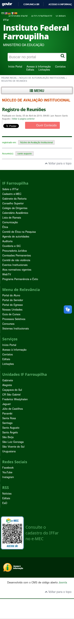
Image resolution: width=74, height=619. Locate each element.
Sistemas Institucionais (15, 328)
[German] (9, 13)
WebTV (6, 274)
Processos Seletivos (13, 319)
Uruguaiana (9, 451)
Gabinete (7, 380)
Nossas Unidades (12, 309)
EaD (4, 503)
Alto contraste (41, 16)
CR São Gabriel (11, 394)
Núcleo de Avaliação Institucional (36, 142)
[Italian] (12, 13)
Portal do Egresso (12, 305)
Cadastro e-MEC (11, 194)
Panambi (7, 413)
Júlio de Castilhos (12, 409)
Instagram (8, 477)
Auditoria (7, 241)
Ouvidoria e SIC (11, 246)
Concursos (8, 324)
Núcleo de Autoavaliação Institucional (42, 77)
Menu (38, 90)
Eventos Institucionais (15, 265)
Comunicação (10, 222)
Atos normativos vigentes (16, 269)
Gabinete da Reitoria (14, 198)
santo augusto (24, 153)
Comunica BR (31, 4)
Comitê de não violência (16, 260)
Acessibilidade (18, 16)
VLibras (61, 16)
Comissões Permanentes (16, 255)
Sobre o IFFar (10, 189)
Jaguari (6, 404)
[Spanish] (15, 13)
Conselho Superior (13, 203)
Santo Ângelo (10, 432)
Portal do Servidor (12, 300)
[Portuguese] (2, 13)
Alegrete (7, 385)
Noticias (7, 493)
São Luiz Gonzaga (13, 442)
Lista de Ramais (11, 217)
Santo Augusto (10, 427)
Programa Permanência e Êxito (20, 279)
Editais (30, 69)
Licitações (44, 69)
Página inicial (9, 77)
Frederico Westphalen (15, 399)
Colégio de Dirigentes (14, 208)
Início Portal (15, 66)
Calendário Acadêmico (15, 213)
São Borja (8, 437)
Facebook (8, 467)
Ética (5, 227)
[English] (6, 13)
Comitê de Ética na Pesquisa (19, 232)
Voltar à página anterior (23, 118)
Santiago (7, 423)
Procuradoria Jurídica (14, 250)
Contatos (60, 66)
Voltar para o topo (59, 163)
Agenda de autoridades (15, 236)
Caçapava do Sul (12, 390)
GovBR (7, 4)
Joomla (63, 582)
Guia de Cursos (11, 314)
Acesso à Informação (39, 66)
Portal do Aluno (11, 295)
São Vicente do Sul (13, 446)
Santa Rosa (9, 418)
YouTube (7, 472)
